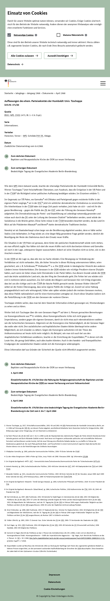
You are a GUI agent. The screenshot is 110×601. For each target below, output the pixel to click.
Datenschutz (13, 64)
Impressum (54, 574)
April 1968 (60, 93)
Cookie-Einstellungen (54, 589)
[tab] (25, 35)
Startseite (8, 93)
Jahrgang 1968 (33, 93)
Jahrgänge (20, 93)
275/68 (85, 456)
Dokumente (47, 93)
